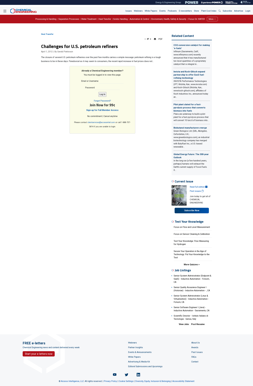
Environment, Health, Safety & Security (168, 19)
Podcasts (172, 11)
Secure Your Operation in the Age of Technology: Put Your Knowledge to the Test (192, 254)
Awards (194, 347)
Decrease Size (145, 39)
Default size (148, 39)
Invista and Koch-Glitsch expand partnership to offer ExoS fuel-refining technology (189, 74)
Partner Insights (135, 347)
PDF (160, 39)
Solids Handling (120, 19)
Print (155, 39)
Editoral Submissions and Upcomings (145, 366)
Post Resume (198, 324)
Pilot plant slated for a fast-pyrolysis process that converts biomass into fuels (189, 107)
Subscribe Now (191, 210)
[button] (219, 11)
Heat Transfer (105, 19)
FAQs (193, 357)
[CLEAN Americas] (246, 2)
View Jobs (184, 324)
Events (162, 11)
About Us (195, 342)
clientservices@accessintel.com (101, 122)
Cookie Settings (126, 381)
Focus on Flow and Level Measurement (192, 227)
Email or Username (89, 81)
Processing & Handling (45, 19)
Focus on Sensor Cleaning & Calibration (192, 234)
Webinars (138, 11)
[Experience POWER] (212, 2)
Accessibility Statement (183, 381)
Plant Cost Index (208, 11)
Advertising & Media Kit (139, 361)
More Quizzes (191, 264)
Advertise (238, 11)
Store (196, 11)
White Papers (151, 11)
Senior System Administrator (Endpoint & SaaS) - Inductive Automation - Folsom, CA (192, 278)
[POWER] (191, 2)
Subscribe (227, 11)
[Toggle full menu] (5, 11)
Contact (194, 361)
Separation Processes (69, 19)
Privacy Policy (110, 381)
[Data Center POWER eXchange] (232, 2)
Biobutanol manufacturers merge (190, 128)
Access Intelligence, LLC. (72, 381)
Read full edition (197, 187)
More (211, 19)
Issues (128, 11)
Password (90, 87)
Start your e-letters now (38, 353)
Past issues (195, 191)
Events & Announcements (140, 352)
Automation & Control (139, 19)
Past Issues (197, 352)
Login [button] (247, 11)
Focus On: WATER (196, 19)
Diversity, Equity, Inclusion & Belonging (153, 381)
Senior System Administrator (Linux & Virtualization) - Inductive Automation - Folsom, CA (191, 299)
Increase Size (150, 39)
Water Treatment (88, 19)
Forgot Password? (102, 101)
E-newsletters (185, 11)
